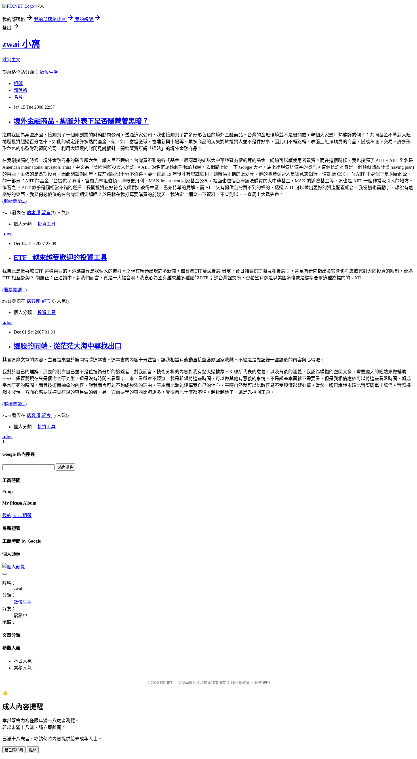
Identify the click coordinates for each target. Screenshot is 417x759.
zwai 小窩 (21, 44)
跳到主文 (11, 59)
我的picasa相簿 (16, 515)
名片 (18, 97)
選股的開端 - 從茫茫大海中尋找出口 (67, 346)
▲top (7, 233)
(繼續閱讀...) (14, 201)
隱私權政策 (240, 682)
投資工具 (46, 224)
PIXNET (166, 682)
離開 (32, 750)
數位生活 (49, 72)
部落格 (20, 90)
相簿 (18, 83)
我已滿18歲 (14, 750)
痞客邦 (33, 212)
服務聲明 (262, 682)
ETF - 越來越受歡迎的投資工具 (60, 257)
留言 (45, 212)
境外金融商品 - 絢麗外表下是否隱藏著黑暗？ (81, 121)
